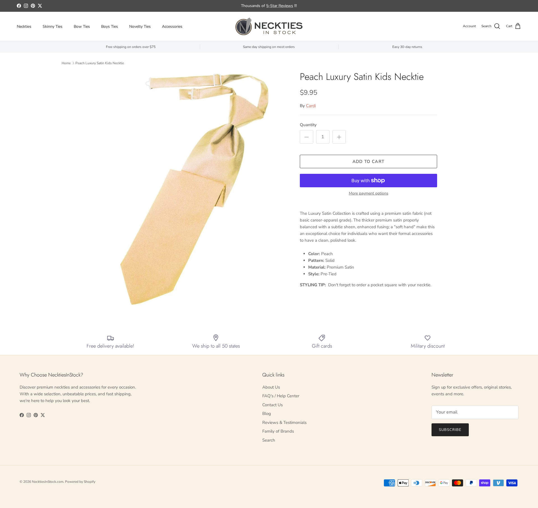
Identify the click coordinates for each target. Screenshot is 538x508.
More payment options (368, 193)
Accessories (172, 26)
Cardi (311, 105)
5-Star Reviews (279, 5)
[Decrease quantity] (306, 137)
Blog (266, 413)
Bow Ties (82, 26)
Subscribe (450, 429)
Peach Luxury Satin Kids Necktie (99, 63)
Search (268, 440)
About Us (271, 387)
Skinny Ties (52, 26)
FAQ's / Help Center (280, 396)
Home (66, 63)
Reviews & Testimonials (284, 422)
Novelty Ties (140, 26)
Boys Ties (109, 26)
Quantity (308, 125)
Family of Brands (278, 431)
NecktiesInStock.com (47, 481)
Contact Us (272, 405)
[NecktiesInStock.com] (269, 26)
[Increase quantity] (339, 137)
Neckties (24, 26)
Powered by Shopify (80, 481)
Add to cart (368, 161)
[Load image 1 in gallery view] (194, 190)
